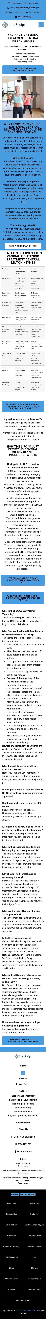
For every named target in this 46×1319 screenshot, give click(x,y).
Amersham (11, 1203)
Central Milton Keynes (34, 1225)
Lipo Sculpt (31, 185)
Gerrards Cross (34, 1235)
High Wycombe (11, 1257)
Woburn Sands (34, 1289)
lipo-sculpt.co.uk (28, 1310)
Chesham (11, 1235)
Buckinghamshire (27, 1194)
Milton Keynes (11, 1279)
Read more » (23, 1166)
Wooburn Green (23, 1300)
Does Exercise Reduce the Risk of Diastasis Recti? (23, 1170)
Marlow (34, 1268)
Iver (34, 1257)
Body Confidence (23, 1163)
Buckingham (11, 1225)
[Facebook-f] (23, 1073)
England (14, 1194)
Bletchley (34, 1214)
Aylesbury (34, 1203)
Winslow (11, 1289)
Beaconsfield (11, 1214)
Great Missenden (34, 1246)
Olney (11, 1268)
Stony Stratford (34, 1279)
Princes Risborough (11, 1246)
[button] (41, 24)
